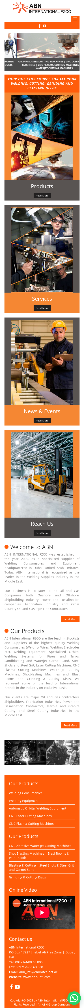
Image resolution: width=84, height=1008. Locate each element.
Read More (42, 195)
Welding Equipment (24, 800)
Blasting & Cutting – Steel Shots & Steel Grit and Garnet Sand (41, 867)
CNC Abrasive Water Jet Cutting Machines (40, 846)
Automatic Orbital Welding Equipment (37, 808)
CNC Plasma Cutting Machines (31, 823)
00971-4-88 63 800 (29, 962)
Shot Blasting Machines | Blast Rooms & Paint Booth (39, 855)
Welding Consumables (26, 793)
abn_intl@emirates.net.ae (38, 972)
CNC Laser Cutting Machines (30, 816)
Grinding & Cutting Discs (27, 877)
